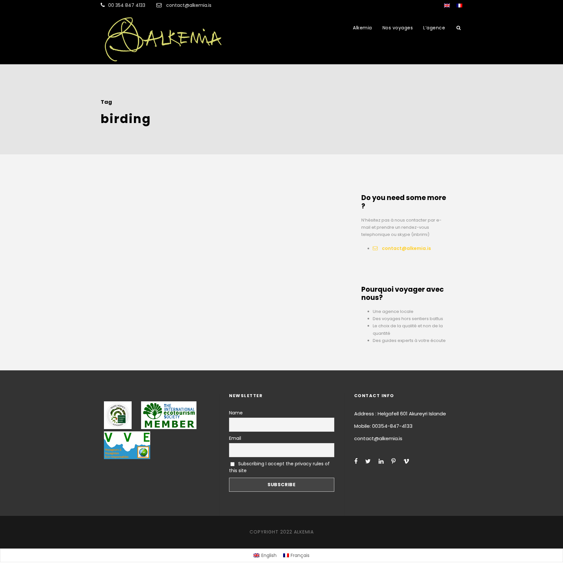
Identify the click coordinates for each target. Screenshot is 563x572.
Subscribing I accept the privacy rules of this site (279, 467)
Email (235, 438)
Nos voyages (398, 27)
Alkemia (362, 27)
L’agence (434, 27)
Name (236, 413)
